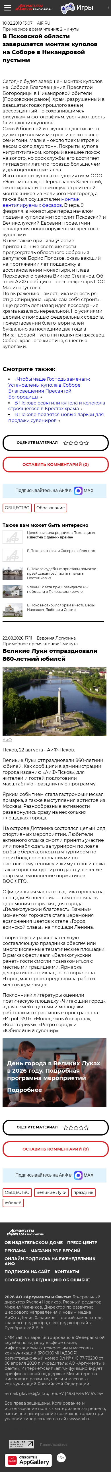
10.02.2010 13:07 (17, 23)
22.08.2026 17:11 (17, 638)
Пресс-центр (82, 1242)
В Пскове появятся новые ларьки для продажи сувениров (56, 417)
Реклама (15, 1250)
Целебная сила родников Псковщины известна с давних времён (61, 535)
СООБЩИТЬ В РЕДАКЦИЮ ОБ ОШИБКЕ (47, 1280)
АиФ (7, 739)
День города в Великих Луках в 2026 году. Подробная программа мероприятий (53, 1070)
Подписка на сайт (27, 1271)
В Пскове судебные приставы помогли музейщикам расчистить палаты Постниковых (61, 573)
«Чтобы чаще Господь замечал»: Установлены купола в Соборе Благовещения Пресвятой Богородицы (49, 387)
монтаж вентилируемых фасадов (41, 202)
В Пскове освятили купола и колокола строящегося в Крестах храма (56, 406)
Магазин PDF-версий (55, 1250)
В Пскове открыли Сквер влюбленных (61, 551)
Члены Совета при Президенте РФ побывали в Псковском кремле (58, 589)
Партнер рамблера (53, 1444)
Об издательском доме (34, 1242)
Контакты (67, 1271)
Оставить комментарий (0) (55, 464)
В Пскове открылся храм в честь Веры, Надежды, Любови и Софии (61, 607)
